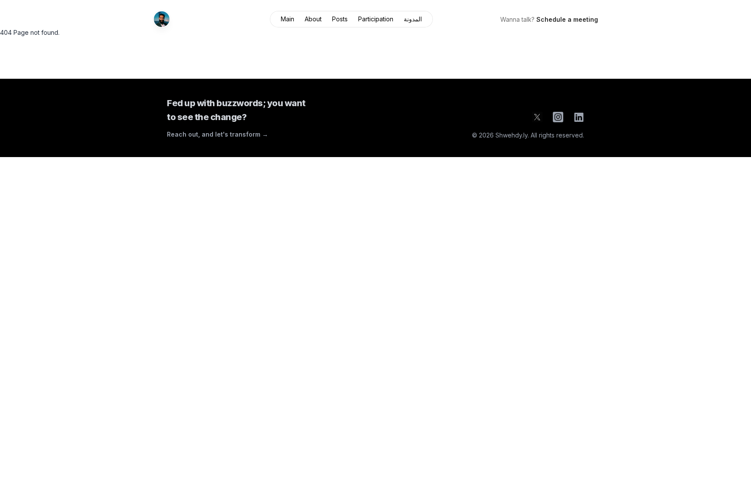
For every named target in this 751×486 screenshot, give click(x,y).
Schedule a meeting (567, 19)
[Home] (161, 19)
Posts (340, 19)
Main (287, 19)
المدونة (413, 19)
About (313, 19)
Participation (375, 19)
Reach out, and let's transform (217, 134)
